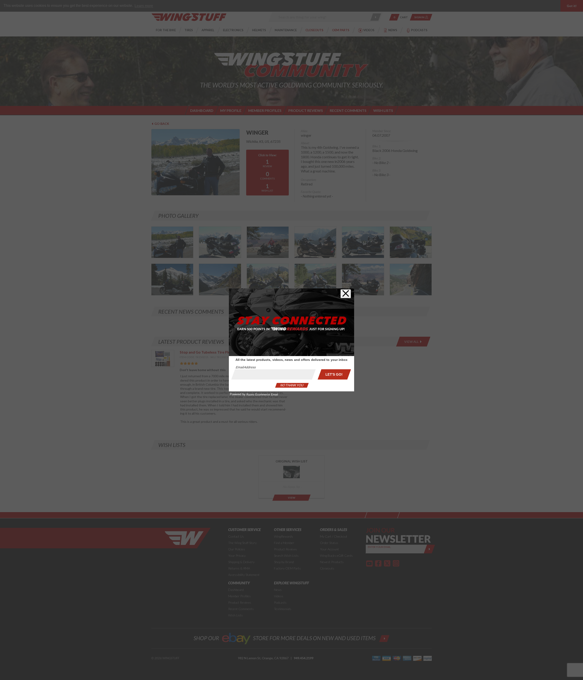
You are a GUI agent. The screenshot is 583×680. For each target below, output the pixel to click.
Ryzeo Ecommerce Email (262, 394)
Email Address (245, 367)
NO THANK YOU (292, 385)
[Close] (345, 293)
